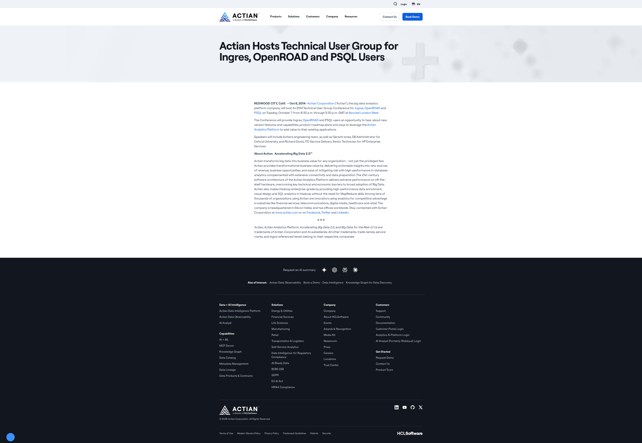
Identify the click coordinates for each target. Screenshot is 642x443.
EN (418, 4)
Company (332, 16)
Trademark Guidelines (294, 433)
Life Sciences (280, 323)
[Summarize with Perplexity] (344, 269)
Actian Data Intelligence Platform (239, 310)
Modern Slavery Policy (248, 433)
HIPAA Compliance (283, 387)
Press (327, 347)
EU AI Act (277, 381)
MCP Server (226, 345)
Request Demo (385, 357)
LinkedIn (343, 212)
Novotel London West (364, 113)
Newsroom (330, 341)
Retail (275, 335)
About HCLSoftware (336, 316)
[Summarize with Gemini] (324, 269)
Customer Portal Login (390, 329)
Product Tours (384, 369)
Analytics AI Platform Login (392, 335)
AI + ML (224, 339)
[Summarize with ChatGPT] (334, 269)
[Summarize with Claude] (355, 269)
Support (381, 310)
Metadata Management (233, 363)
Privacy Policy (271, 433)
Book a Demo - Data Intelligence (323, 282)
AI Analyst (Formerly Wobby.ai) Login (398, 341)
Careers (328, 353)
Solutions (293, 16)
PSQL (258, 113)
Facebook (313, 212)
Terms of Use (226, 433)
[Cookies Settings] (10, 437)
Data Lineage (227, 369)
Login (404, 4)
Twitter (326, 212)
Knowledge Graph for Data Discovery (369, 282)
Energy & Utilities (282, 310)
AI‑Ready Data (280, 363)
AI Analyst (225, 323)
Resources (351, 16)
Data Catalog (227, 357)
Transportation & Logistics (288, 341)
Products (275, 16)
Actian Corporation (321, 103)
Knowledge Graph (230, 351)
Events (328, 323)
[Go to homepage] (239, 16)
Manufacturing (281, 329)
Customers (312, 16)
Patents (314, 433)
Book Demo (412, 16)
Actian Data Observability (285, 282)
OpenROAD (372, 108)
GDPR (275, 375)
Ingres (359, 108)
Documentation (385, 323)
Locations (330, 359)
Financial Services (283, 316)
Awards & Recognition (337, 329)
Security (326, 433)
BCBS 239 (278, 369)
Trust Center (331, 365)
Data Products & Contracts (235, 375)
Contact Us (390, 16)
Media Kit (329, 335)
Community (383, 316)
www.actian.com (286, 212)
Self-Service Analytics (285, 347)
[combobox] (416, 4)
